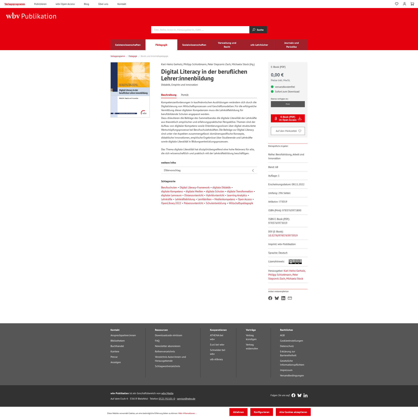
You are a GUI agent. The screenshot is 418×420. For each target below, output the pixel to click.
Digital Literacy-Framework (195, 187)
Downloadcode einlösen (168, 335)
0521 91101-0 (167, 398)
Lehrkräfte (166, 199)
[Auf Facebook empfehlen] (270, 298)
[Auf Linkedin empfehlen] (283, 298)
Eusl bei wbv (217, 344)
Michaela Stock (294, 278)
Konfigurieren (261, 412)
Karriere (115, 351)
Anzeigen (116, 362)
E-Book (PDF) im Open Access (288, 118)
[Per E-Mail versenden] (290, 298)
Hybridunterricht (215, 195)
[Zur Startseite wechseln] (31, 15)
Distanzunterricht (193, 195)
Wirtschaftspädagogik (241, 203)
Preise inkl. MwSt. (280, 80)
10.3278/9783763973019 (283, 235)
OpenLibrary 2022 (171, 203)
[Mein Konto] (404, 3)
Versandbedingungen (292, 375)
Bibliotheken (118, 340)
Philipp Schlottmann (279, 274)
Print (288, 104)
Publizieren (40, 4)
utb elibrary (216, 359)
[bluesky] (298, 395)
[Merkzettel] (396, 4)
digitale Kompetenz (172, 191)
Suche (260, 29)
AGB (282, 335)
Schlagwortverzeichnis (167, 366)
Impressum (286, 370)
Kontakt (121, 4)
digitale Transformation (240, 191)
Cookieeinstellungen (291, 340)
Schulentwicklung (216, 203)
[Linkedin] (304, 395)
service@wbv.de (186, 398)
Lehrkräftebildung (185, 199)
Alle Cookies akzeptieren (293, 412)
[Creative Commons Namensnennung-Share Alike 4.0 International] (293, 261)
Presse (114, 356)
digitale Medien (194, 191)
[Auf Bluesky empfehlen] (277, 298)
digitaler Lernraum (171, 195)
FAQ (157, 340)
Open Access (245, 199)
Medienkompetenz (224, 199)
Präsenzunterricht (193, 203)
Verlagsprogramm (15, 4)
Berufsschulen (169, 187)
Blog (86, 4)
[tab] (169, 94)
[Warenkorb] (412, 4)
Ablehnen (238, 412)
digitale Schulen (215, 191)
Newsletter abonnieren (167, 346)
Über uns (103, 4)
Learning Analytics (237, 195)
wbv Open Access (65, 4)
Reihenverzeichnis (165, 351)
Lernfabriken (205, 199)
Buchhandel (117, 346)
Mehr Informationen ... (187, 413)
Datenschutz (287, 346)
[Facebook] (292, 395)
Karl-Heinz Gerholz (294, 270)
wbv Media (167, 393)
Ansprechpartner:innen (123, 335)
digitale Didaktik (221, 187)
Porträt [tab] (184, 94)
